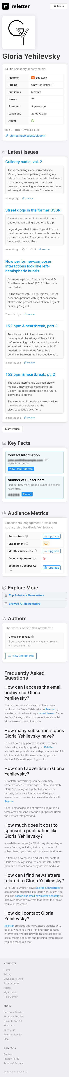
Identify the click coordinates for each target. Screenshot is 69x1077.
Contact (8, 1054)
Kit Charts (9, 1025)
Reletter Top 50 (13, 1034)
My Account (10, 992)
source (29, 198)
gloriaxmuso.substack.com (27, 135)
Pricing (7, 974)
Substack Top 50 (13, 1016)
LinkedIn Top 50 (13, 1021)
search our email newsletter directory (37, 895)
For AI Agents (11, 983)
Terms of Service (13, 1063)
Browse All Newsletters (24, 603)
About (7, 987)
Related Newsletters (47, 887)
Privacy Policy (11, 1058)
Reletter (50, 709)
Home (7, 969)
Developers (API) (13, 978)
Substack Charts (13, 1012)
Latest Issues (46, 713)
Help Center (11, 996)
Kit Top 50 (9, 1030)
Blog (6, 1038)
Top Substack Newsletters (26, 595)
